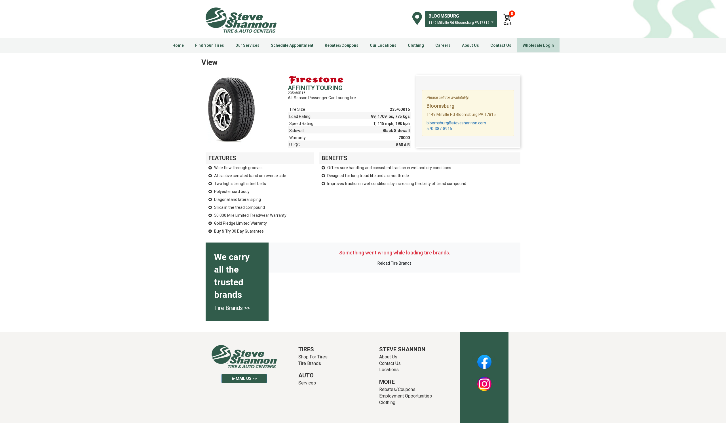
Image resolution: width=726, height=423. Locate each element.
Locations (389, 369)
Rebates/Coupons (341, 45)
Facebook (484, 358)
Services (307, 383)
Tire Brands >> (232, 308)
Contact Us (500, 45)
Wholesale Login (538, 45)
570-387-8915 (439, 128)
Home (178, 45)
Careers (443, 45)
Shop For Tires (313, 357)
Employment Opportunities (405, 396)
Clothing (416, 45)
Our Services (247, 45)
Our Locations (383, 45)
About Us (470, 45)
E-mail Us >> (244, 378)
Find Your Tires (209, 45)
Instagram (484, 380)
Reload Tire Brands (394, 263)
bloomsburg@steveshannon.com (456, 123)
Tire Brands (309, 363)
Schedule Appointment (292, 45)
